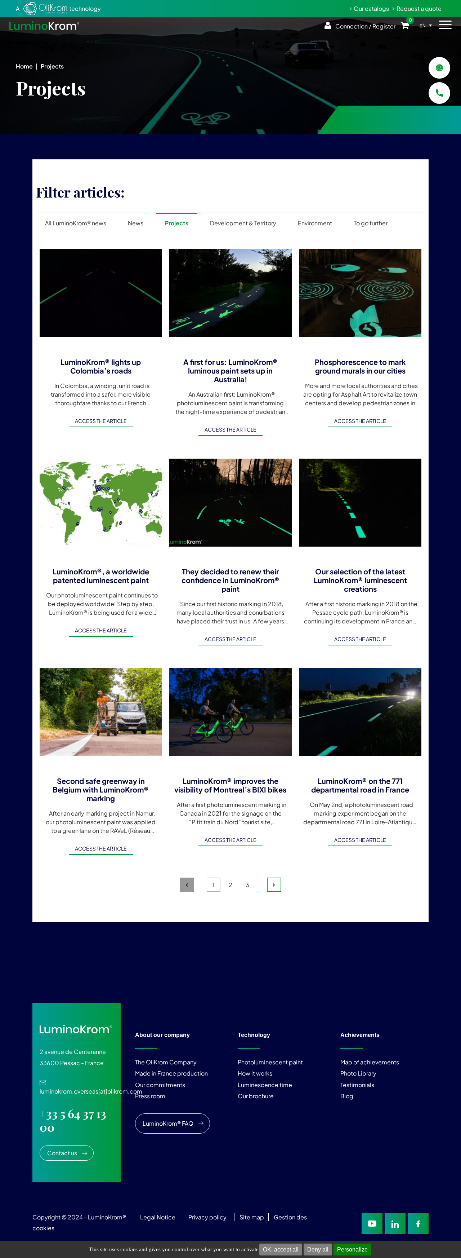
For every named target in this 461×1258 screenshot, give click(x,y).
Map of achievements (369, 1062)
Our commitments (160, 1085)
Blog (346, 1096)
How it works (255, 1073)
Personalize (352, 1249)
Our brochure (256, 1096)
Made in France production (171, 1073)
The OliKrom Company (166, 1062)
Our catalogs (371, 8)
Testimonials (357, 1085)
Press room (150, 1096)
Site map (252, 1217)
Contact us (62, 1153)
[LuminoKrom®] (44, 25)
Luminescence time (265, 1085)
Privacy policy (207, 1217)
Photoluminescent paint (270, 1062)
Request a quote (419, 8)
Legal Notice (157, 1217)
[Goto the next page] (274, 885)
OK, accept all (281, 1249)
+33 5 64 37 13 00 (73, 1121)
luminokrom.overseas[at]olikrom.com (91, 1087)
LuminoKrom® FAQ (168, 1123)
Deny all (317, 1249)
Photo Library (358, 1073)
